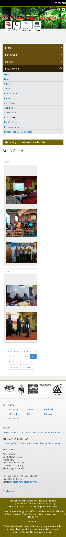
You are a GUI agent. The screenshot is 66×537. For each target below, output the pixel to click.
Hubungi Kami (11, 443)
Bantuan (44, 443)
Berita (7, 98)
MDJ (14, 142)
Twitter (30, 409)
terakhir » (27, 367)
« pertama (13, 351)
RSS (28, 414)
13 (17, 361)
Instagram (14, 418)
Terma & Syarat (11, 432)
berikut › (14, 367)
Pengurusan (11, 54)
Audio (7, 88)
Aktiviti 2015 (10, 107)
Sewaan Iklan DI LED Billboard (18, 131)
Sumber (9, 61)
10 (26, 356)
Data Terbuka (10, 122)
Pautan (36, 443)
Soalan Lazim (25, 443)
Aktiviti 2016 (10, 112)
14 (24, 361)
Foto (6, 79)
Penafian (57, 432)
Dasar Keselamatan (42, 432)
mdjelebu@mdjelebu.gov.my (23, 481)
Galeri (7, 74)
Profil (8, 47)
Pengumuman (10, 93)
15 (31, 361)
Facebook (14, 409)
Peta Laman (54, 443)
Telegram (48, 414)
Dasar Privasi (26, 432)
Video (7, 83)
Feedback (48, 409)
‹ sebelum (27, 351)
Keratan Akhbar (11, 127)
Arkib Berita (10, 103)
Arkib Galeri (10, 117)
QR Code (13, 414)
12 (10, 361)
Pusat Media (12, 68)
